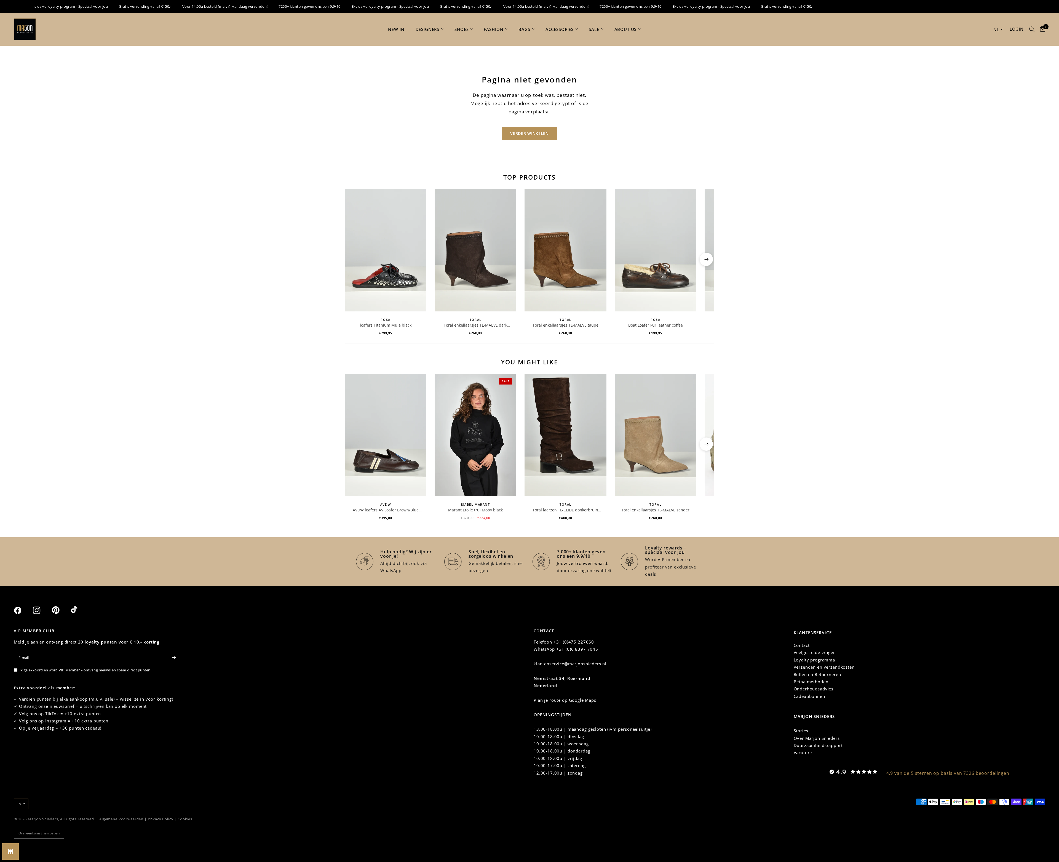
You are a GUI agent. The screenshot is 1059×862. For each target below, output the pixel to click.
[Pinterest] (60, 610)
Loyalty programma (814, 660)
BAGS (524, 29)
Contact (802, 645)
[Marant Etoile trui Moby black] (475, 435)
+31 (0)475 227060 (573, 642)
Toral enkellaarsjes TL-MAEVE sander (655, 510)
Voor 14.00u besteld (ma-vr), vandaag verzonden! (205, 6)
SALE (594, 29)
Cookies (185, 818)
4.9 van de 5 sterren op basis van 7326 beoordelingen (947, 773)
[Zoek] (1031, 29)
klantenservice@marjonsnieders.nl (570, 663)
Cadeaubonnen (809, 696)
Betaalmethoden (811, 681)
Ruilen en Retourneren (817, 674)
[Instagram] (41, 610)
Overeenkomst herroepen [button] (39, 833)
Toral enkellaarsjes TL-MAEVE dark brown (475, 325)
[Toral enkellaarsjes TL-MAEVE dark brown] (475, 250)
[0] (1041, 29)
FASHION (493, 29)
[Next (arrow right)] (706, 259)
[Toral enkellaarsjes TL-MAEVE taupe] (565, 250)
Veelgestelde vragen (815, 652)
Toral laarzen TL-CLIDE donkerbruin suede (565, 510)
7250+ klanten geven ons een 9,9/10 (290, 6)
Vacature (803, 752)
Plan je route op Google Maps (565, 700)
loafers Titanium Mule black (385, 325)
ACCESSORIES (559, 29)
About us (625, 29)
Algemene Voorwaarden (121, 818)
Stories (801, 730)
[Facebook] (22, 610)
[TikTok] (80, 610)
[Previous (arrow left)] (352, 259)
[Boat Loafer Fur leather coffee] (655, 250)
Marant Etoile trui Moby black (475, 510)
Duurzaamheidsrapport (818, 745)
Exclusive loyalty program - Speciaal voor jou (50, 6)
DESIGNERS (428, 29)
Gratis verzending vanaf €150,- (125, 6)
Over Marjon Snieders (817, 738)
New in (396, 29)
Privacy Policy (160, 818)
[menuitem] (396, 29)
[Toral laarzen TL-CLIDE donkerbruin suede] (565, 435)
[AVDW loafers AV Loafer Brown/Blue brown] (385, 435)
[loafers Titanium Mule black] (385, 250)
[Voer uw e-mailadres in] (173, 657)
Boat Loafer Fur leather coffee (655, 325)
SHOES (461, 29)
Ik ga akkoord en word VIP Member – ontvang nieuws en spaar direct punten (85, 670)
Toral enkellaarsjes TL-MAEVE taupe (565, 325)
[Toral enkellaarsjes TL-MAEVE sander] (655, 435)
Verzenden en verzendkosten (824, 667)
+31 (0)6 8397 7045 (577, 649)
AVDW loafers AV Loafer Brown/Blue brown (386, 510)
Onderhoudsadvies (814, 689)
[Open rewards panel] (10, 851)
